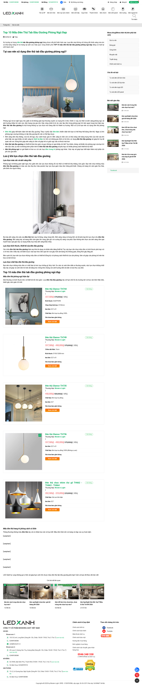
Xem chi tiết (52, 322)
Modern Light (60, 291)
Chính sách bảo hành (79, 630)
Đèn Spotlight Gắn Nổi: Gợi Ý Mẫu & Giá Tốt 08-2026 (91, 603)
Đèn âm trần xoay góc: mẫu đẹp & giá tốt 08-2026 (129, 157)
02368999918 (53, 2)
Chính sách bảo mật (79, 637)
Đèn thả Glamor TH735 (56, 385)
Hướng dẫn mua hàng (80, 641)
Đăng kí (124, 2)
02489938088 (14, 2)
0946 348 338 (86, 654)
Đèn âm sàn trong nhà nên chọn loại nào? (14, 603)
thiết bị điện (38, 139)
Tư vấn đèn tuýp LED (116, 87)
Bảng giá (112, 45)
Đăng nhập (113, 2)
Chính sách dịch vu (116, 64)
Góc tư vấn (113, 40)
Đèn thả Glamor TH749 (56, 337)
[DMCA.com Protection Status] (90, 666)
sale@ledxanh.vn (15, 644)
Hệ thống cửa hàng (77, 2)
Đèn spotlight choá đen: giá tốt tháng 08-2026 (40, 603)
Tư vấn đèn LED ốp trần (117, 82)
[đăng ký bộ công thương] (78, 669)
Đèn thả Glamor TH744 (56, 289)
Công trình (113, 50)
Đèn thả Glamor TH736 (56, 434)
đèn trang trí (50, 149)
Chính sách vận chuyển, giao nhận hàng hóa (83, 649)
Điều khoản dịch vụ (79, 634)
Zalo (64, 2)
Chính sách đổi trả (78, 627)
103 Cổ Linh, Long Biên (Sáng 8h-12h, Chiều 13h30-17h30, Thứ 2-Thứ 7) (36, 637)
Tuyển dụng (113, 59)
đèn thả (20, 42)
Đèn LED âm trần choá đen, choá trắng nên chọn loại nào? (66, 603)
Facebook (114, 170)
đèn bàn (56, 132)
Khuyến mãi (113, 54)
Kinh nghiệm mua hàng (80, 644)
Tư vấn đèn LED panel (117, 92)
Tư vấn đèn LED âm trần (117, 78)
